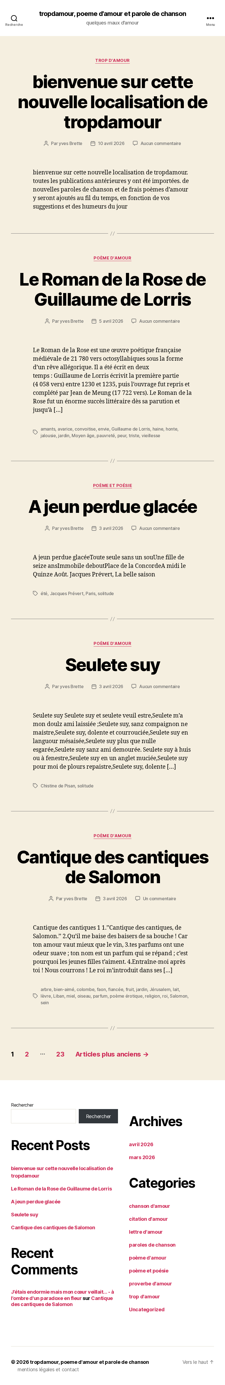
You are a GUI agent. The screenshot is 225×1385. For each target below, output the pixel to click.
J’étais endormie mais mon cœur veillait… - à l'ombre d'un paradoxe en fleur (62, 1295)
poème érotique (126, 996)
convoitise (85, 429)
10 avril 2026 (111, 143)
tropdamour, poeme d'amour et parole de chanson (112, 13)
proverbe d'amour (150, 1284)
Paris (90, 593)
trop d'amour (112, 60)
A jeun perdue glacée (112, 506)
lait (176, 989)
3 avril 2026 (111, 528)
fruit (130, 989)
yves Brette (70, 143)
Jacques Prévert (66, 593)
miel (70, 996)
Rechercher (22, 1105)
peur (121, 435)
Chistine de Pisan (58, 786)
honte (172, 429)
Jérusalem (160, 989)
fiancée (115, 989)
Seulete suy (112, 664)
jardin (63, 435)
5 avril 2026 (111, 321)
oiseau (84, 996)
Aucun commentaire (160, 143)
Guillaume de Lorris (130, 429)
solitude (106, 593)
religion (152, 996)
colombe (85, 989)
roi (164, 996)
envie (103, 429)
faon (101, 989)
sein (45, 1002)
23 (60, 1054)
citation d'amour (148, 1219)
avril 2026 (141, 1144)
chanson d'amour (149, 1206)
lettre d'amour (146, 1232)
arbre (46, 989)
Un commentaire (159, 898)
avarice (65, 429)
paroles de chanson (152, 1245)
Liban (58, 996)
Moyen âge (83, 435)
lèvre (46, 996)
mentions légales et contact (48, 1369)
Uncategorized (147, 1309)
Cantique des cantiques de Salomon (112, 867)
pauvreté (106, 435)
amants (48, 429)
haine (158, 429)
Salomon (178, 996)
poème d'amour (112, 258)
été (44, 593)
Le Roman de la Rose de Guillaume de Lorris (112, 289)
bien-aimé (64, 989)
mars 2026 (142, 1157)
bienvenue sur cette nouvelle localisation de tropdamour (112, 101)
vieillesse (151, 435)
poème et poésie (112, 485)
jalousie (48, 435)
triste (134, 435)
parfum (100, 996)
